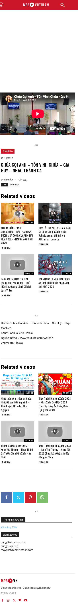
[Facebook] (6, 497)
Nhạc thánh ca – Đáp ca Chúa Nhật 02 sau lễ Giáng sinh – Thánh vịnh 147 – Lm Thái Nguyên (16, 404)
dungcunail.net (9, 546)
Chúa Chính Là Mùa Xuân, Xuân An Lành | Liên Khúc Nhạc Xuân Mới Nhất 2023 (54, 282)
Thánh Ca (8, 151)
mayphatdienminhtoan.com (17, 550)
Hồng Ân (8, 179)
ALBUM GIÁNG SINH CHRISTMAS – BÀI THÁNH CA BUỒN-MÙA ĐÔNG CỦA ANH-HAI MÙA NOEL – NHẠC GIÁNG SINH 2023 (17, 235)
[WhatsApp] (42, 497)
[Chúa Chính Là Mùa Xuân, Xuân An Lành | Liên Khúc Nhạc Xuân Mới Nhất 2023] (55, 264)
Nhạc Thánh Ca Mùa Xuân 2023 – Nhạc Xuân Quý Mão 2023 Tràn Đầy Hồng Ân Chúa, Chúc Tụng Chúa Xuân (54, 404)
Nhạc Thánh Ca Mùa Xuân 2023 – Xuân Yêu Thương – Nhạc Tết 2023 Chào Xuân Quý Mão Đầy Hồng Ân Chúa (54, 451)
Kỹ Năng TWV (9, 527)
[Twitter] (18, 497)
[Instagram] (8, 599)
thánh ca (14, 184)
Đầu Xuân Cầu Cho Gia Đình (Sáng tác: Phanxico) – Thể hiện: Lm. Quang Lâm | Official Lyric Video (16, 284)
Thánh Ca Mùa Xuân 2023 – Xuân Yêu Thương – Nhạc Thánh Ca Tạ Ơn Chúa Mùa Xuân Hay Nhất (17, 451)
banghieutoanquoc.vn (13, 542)
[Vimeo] (19, 599)
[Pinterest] (30, 497)
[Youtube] (25, 599)
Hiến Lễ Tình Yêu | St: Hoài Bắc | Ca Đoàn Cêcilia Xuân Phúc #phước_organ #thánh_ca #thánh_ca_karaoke (54, 233)
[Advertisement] (39, 52)
